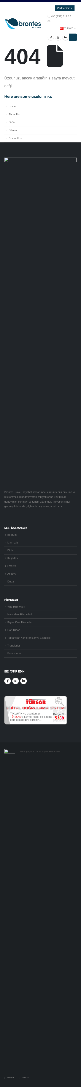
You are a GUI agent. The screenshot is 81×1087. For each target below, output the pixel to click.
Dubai (10, 581)
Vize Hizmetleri (16, 606)
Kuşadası (12, 558)
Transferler (13, 645)
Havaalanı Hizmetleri (19, 614)
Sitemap (13, 130)
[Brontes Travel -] (22, 23)
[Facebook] (51, 37)
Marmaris (12, 542)
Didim (10, 550)
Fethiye (11, 565)
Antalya (11, 573)
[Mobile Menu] (73, 37)
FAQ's (12, 122)
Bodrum (12, 534)
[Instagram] (58, 37)
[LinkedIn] (65, 37)
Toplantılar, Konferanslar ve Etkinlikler (29, 637)
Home (12, 106)
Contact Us (15, 138)
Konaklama (14, 653)
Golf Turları (13, 630)
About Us (14, 114)
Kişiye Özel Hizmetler (19, 622)
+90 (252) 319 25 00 (59, 19)
